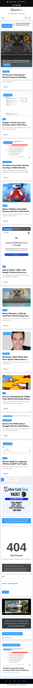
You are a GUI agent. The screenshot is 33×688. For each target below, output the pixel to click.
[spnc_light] (29, 17)
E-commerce (6, 353)
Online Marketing (7, 420)
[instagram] (18, 5)
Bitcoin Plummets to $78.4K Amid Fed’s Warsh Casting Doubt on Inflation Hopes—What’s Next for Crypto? (16, 61)
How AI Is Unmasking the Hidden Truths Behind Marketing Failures (16, 397)
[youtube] (20, 5)
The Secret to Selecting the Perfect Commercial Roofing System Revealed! (14, 76)
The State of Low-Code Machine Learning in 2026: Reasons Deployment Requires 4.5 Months (15, 166)
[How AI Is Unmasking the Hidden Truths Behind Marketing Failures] (16, 382)
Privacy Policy (22, 684)
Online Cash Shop (16, 672)
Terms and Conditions (12, 684)
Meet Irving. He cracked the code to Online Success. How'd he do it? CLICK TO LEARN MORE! (16, 623)
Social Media (6, 71)
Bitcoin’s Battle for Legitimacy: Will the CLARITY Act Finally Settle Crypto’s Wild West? (15, 462)
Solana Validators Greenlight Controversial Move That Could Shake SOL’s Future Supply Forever (15, 210)
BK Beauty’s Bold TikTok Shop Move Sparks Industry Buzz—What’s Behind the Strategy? (15, 358)
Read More (6, 64)
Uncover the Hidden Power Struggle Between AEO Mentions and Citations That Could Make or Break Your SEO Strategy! (16, 425)
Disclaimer (24, 681)
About (10, 681)
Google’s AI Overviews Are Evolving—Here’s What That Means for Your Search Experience (14, 123)
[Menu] (3, 18)
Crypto (5, 205)
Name (3, 576)
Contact (14, 681)
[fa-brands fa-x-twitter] (15, 5)
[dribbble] (16, 5)
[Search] (25, 18)
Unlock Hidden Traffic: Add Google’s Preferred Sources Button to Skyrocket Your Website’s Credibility (14, 271)
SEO (4, 119)
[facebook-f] (13, 5)
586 (12, 479)
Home (6, 681)
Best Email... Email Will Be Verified (10, 583)
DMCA (19, 681)
